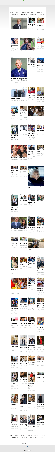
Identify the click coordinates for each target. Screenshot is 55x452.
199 (36, 14)
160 (26, 13)
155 (21, 13)
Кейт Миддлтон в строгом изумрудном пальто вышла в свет (31, 228)
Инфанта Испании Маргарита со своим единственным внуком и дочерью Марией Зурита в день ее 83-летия (40, 25)
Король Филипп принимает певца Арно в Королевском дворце (31, 362)
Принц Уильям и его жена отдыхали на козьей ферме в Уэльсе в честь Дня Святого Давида (40, 227)
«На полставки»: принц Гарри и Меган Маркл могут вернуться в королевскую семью (19, 228)
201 (39, 14)
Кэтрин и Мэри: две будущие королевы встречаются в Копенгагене (14, 346)
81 (10, 12)
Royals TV (24, 5)
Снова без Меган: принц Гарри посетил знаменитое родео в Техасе (19, 30)
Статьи (33, 5)
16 (23, 434)
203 (41, 14)
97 (24, 12)
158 (24, 13)
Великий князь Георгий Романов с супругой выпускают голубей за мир (40, 269)
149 (14, 13)
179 (14, 14)
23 (29, 434)
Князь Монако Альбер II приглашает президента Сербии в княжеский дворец (23, 347)
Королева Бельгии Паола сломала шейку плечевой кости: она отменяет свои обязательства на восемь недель (36, 187)
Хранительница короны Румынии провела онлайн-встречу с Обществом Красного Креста (19, 290)
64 (30, 11)
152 (17, 13)
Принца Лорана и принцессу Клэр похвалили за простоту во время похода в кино (23, 425)
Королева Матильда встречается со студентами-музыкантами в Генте (31, 305)
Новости (12, 5)
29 (34, 434)
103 (30, 12)
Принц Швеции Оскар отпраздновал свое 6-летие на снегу (23, 131)
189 (25, 14)
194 (31, 14)
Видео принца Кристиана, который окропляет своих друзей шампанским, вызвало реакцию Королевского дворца (23, 114)
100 (27, 12)
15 (22, 434)
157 (23, 13)
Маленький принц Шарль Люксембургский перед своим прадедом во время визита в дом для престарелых (23, 172)
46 (14, 11)
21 (27, 434)
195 (32, 14)
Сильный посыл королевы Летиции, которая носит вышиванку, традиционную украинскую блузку (14, 208)
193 (30, 14)
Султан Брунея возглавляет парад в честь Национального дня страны (40, 327)
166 (33, 13)
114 (42, 12)
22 (28, 434)
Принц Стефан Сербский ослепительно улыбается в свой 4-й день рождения (36, 249)
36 (40, 434)
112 (40, 12)
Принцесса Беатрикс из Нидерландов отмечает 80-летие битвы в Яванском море (23, 323)
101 (28, 12)
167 (34, 13)
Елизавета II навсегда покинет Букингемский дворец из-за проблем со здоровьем (31, 25)
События (29, 5)
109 (37, 12)
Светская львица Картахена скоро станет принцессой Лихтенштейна (40, 346)
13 (20, 434)
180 (15, 14)
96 (23, 12)
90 (18, 12)
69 (34, 11)
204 (42, 14)
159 (25, 13)
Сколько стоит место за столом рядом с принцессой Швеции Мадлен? (36, 117)
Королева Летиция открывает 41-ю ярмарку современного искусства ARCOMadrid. (14, 323)
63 (29, 11)
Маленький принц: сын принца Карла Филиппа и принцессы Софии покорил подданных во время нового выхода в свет (40, 66)
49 (17, 11)
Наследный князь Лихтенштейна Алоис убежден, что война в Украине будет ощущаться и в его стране (40, 304)
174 (42, 13)
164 (31, 13)
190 (26, 14)
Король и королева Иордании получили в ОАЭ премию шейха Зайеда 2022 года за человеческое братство (40, 289)
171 (39, 13)
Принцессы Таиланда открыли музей (40, 44)
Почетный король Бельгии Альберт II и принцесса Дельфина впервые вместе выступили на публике (31, 426)
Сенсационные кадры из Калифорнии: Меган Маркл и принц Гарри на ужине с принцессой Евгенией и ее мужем (23, 378)
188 (24, 14)
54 (21, 11)
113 (41, 12)
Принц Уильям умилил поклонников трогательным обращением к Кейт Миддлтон (31, 202)
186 (22, 14)
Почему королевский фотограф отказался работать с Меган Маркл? (40, 201)
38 (42, 434)
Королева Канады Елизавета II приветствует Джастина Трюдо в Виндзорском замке (31, 94)
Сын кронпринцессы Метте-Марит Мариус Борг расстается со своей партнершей (14, 136)
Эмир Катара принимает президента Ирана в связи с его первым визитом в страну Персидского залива (14, 423)
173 (41, 13)
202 (40, 14)
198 (35, 14)
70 (35, 11)
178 (13, 14)
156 (22, 13)
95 (22, 12)
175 (43, 13)
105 (32, 12)
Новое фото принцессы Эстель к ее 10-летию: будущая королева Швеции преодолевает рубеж (23, 363)
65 (31, 11)
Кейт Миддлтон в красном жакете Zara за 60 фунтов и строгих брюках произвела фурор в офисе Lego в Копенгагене (31, 385)
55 (22, 11)
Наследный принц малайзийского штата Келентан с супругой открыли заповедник (31, 284)
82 (11, 12)
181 (16, 14)
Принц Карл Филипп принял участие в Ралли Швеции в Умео (23, 304)
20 (26, 434)
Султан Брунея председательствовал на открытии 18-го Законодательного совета (23, 264)
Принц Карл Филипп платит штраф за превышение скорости (40, 97)
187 (23, 14)
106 (33, 12)
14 (21, 434)
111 (39, 12)
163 (30, 13)
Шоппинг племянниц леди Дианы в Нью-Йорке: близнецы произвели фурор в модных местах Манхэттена (14, 385)
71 (36, 11)
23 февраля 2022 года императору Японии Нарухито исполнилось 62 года (40, 361)
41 (10, 11)
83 (12, 12)
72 (37, 11)
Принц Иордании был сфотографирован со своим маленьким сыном (14, 404)
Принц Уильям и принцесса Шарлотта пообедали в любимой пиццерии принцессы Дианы (27, 50)
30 (35, 434)
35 (39, 434)
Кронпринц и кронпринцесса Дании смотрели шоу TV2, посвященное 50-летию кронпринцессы (40, 422)
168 (35, 13)
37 (41, 434)
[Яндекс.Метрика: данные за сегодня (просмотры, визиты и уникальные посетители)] (25, 450)
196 (33, 14)
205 (43, 14)
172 (40, 13)
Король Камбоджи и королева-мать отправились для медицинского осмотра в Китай (19, 98)
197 (34, 14)
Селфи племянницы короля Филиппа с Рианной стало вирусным (19, 157)
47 (15, 11)
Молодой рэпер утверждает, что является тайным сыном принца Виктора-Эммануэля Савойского (14, 45)
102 (29, 12)
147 (12, 13)
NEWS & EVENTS (41, 5)
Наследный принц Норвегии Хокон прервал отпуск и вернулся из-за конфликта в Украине (31, 322)
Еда (36, 5)
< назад (11, 434)
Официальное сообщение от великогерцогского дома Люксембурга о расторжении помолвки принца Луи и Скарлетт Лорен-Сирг (31, 346)
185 (21, 14)
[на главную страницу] (27, 2)
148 (13, 13)
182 (17, 14)
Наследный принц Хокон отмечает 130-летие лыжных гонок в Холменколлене (14, 114)
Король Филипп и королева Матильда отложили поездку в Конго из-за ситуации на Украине (14, 242)
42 (11, 11)
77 (41, 11)
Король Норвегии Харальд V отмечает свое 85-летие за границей (40, 404)
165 (32, 13)
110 (38, 12)
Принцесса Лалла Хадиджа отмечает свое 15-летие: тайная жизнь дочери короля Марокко (14, 269)
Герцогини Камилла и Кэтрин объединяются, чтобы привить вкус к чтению (23, 200)
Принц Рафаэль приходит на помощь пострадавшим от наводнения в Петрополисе (40, 377)
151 (16, 13)
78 (42, 11)
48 (16, 11)
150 (15, 13)
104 (31, 12)
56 (23, 11)
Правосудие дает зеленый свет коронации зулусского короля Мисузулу (40, 150)
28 (33, 434)
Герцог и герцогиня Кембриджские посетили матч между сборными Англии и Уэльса (31, 263)
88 (16, 12)
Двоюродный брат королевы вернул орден (40, 130)
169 (36, 13)
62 (28, 11)
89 (17, 12)
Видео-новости (18, 5)
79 (43, 11)
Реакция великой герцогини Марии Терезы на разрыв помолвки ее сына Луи (14, 363)
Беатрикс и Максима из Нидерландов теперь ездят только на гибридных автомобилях (23, 243)
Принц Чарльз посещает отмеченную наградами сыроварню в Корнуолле (31, 64)
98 (25, 12)
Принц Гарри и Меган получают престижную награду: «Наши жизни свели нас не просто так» (14, 308)
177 (12, 14)
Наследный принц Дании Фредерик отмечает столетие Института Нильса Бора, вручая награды (14, 171)
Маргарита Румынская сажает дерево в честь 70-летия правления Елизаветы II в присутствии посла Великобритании (31, 403)
